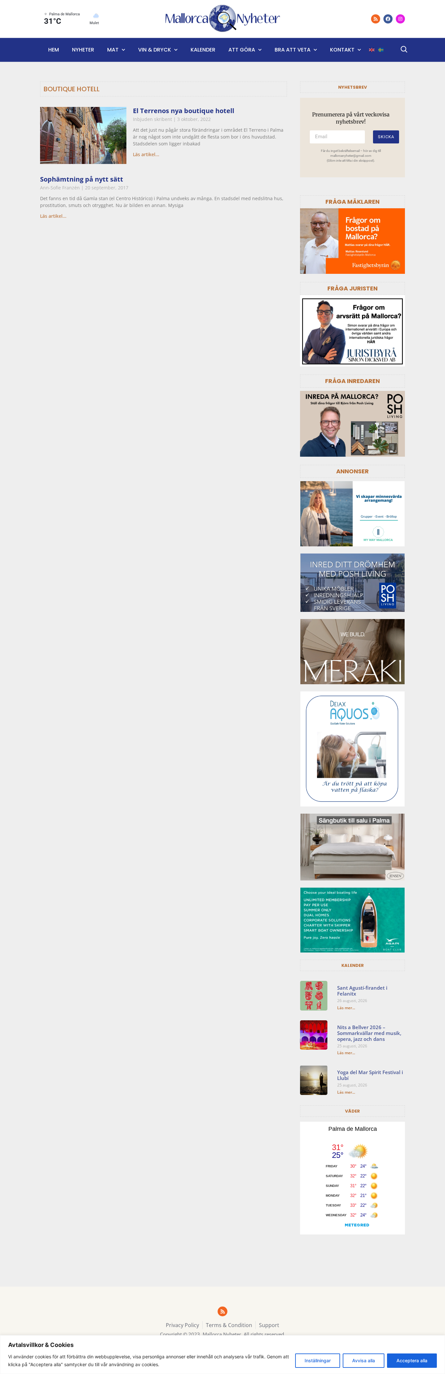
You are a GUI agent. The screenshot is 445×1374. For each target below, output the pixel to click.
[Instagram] (400, 18)
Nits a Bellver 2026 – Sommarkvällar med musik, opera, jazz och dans (369, 1033)
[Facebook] (388, 18)
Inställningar (318, 1360)
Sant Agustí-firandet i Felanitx (362, 990)
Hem (53, 49)
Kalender (203, 49)
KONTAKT (342, 49)
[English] (372, 50)
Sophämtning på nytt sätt (81, 179)
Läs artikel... (146, 154)
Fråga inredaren (352, 381)
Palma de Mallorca (352, 1129)
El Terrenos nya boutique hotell (183, 110)
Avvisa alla (363, 1360)
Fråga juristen (352, 288)
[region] (222, 1354)
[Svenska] (381, 50)
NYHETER (83, 49)
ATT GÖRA (241, 49)
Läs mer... (346, 1008)
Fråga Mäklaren (352, 202)
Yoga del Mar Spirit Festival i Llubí (370, 1075)
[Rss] (375, 18)
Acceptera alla (411, 1360)
